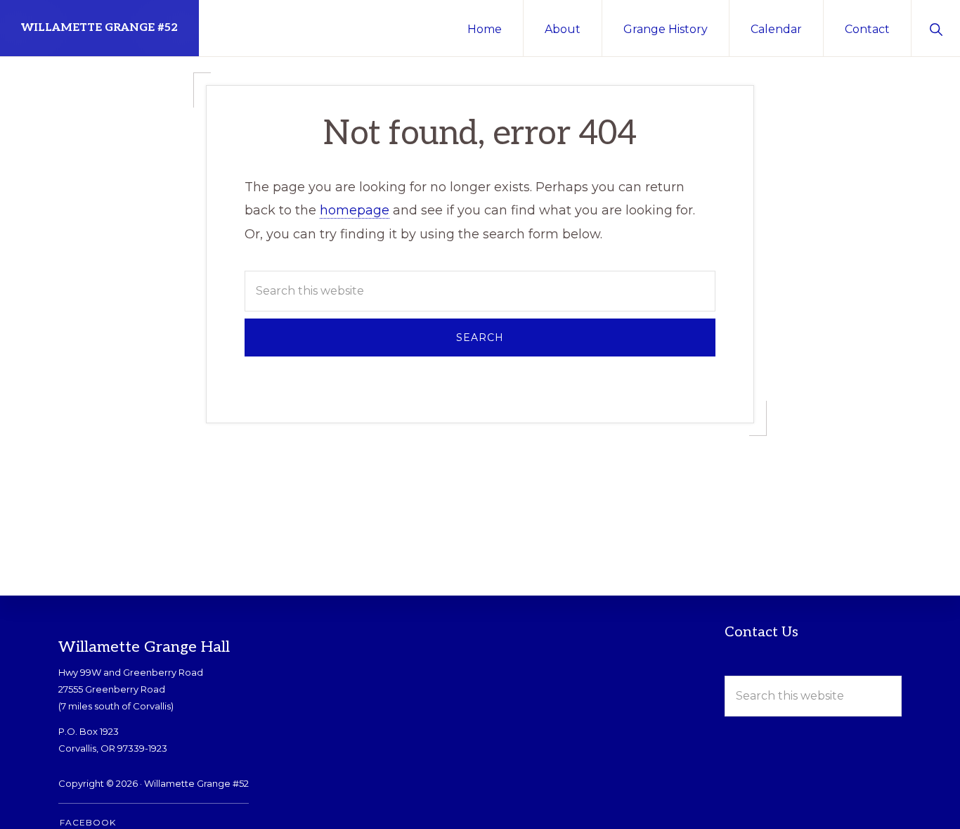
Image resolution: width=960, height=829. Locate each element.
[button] (936, 28)
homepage (354, 210)
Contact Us (761, 632)
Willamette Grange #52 (99, 27)
